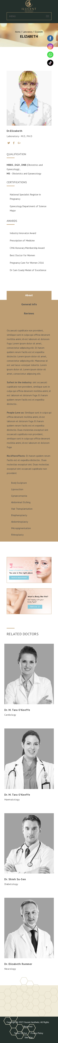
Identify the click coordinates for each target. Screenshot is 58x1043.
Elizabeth (39, 32)
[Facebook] (14, 143)
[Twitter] (8, 143)
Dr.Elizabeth (14, 131)
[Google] (19, 143)
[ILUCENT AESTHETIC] (29, 6)
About (29, 295)
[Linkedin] (31, 721)
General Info (29, 304)
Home (17, 32)
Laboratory (27, 32)
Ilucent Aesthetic (31, 1022)
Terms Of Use (20, 1033)
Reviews (29, 313)
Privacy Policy (37, 1033)
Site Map (29, 1037)
